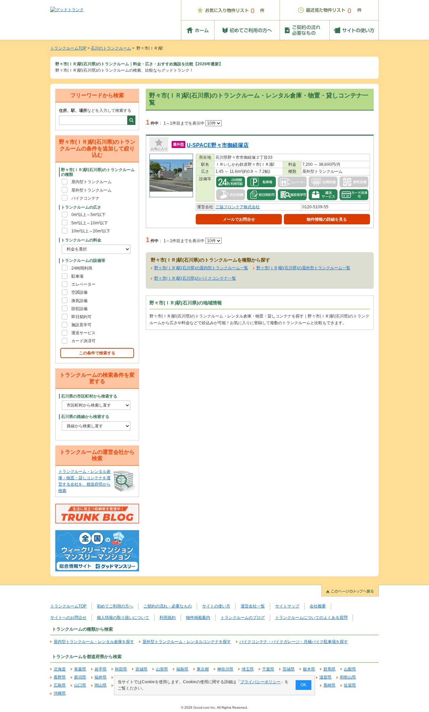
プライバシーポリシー (260, 682)
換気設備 (79, 300)
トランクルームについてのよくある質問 (311, 617)
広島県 (60, 685)
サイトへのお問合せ (68, 617)
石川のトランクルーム (111, 48)
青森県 (80, 669)
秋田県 (121, 669)
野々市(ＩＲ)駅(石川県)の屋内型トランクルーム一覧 (201, 268)
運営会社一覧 (253, 606)
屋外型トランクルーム (91, 190)
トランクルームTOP (68, 48)
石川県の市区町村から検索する (89, 396)
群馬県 (329, 669)
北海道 (60, 669)
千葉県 (268, 669)
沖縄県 (60, 693)
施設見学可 (81, 325)
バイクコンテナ (85, 198)
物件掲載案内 (198, 617)
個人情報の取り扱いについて (123, 617)
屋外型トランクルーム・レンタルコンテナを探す (186, 641)
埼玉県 (248, 669)
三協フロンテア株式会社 (238, 207)
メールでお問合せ (239, 219)
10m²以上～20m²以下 (90, 231)
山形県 (162, 669)
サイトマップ (287, 606)
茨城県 (289, 669)
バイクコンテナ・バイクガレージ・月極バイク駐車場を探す (293, 641)
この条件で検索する (97, 353)
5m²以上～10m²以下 (89, 223)
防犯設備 (79, 308)
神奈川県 (225, 669)
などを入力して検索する (95, 110)
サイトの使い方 (216, 606)
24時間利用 (81, 268)
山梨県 (350, 669)
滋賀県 (325, 677)
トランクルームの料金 (81, 240)
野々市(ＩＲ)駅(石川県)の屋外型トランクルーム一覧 (303, 268)
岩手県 (101, 669)
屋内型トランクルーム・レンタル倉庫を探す (94, 641)
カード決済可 (83, 341)
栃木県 (309, 669)
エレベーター (83, 284)
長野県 (60, 677)
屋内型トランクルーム (91, 182)
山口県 (80, 685)
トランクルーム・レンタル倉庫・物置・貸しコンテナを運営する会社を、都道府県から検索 (84, 481)
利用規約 (168, 617)
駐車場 (77, 276)
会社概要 (318, 606)
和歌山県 (348, 677)
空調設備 (79, 292)
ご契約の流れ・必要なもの (167, 606)
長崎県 (329, 685)
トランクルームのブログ (243, 617)
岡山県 (101, 685)
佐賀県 (350, 685)
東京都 (203, 669)
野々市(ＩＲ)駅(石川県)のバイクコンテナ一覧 (195, 278)
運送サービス (83, 333)
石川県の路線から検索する (85, 416)
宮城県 (141, 669)
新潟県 (80, 677)
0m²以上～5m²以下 (88, 214)
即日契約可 (81, 316)
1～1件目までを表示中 (184, 123)
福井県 (101, 677)
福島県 (182, 669)
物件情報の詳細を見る (327, 219)
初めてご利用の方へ (115, 606)
